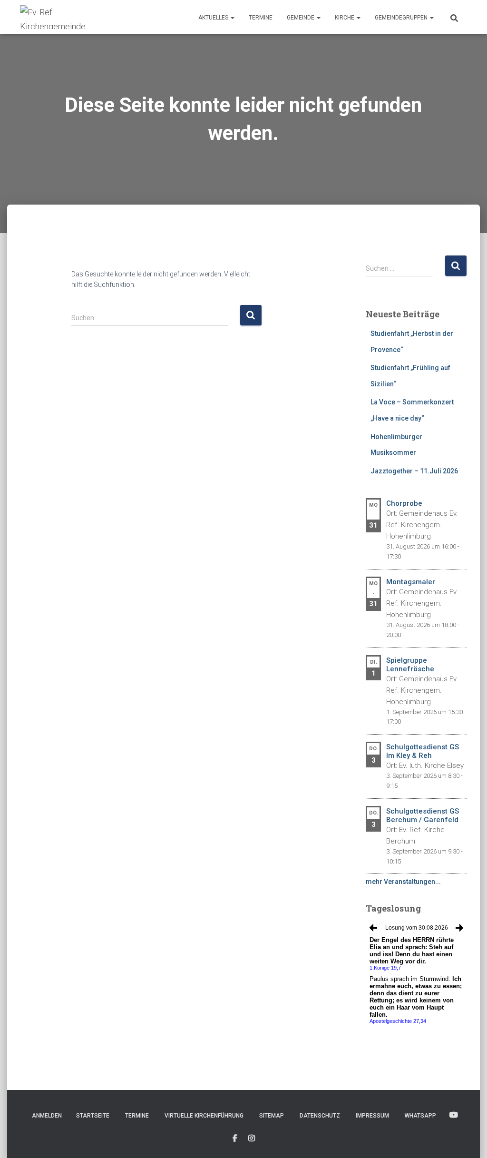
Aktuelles (214, 17)
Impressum (372, 1115)
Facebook (235, 1138)
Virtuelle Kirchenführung (204, 1115)
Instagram (252, 1138)
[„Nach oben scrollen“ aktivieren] (468, 1139)
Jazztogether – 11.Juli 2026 (414, 471)
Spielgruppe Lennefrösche (410, 664)
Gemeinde (301, 17)
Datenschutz (320, 1115)
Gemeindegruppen (402, 17)
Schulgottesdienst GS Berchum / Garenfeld (422, 815)
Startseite (92, 1115)
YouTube (454, 1115)
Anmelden (47, 1115)
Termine (261, 17)
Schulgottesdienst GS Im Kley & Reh (422, 751)
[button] (232, 17)
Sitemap (271, 1115)
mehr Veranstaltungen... (403, 881)
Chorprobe (404, 503)
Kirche (345, 17)
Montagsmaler (410, 582)
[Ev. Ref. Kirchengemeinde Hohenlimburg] (67, 17)
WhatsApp (420, 1115)
